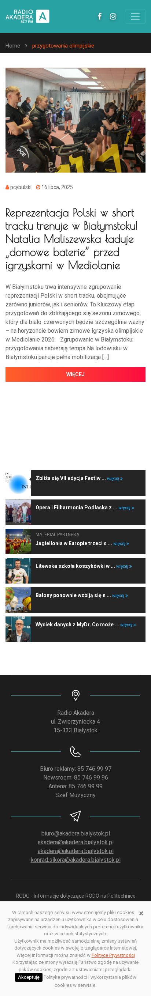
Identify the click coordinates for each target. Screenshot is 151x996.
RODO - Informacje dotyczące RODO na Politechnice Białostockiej (76, 899)
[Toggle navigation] (135, 16)
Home (12, 45)
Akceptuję (29, 977)
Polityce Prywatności (113, 955)
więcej (75, 374)
